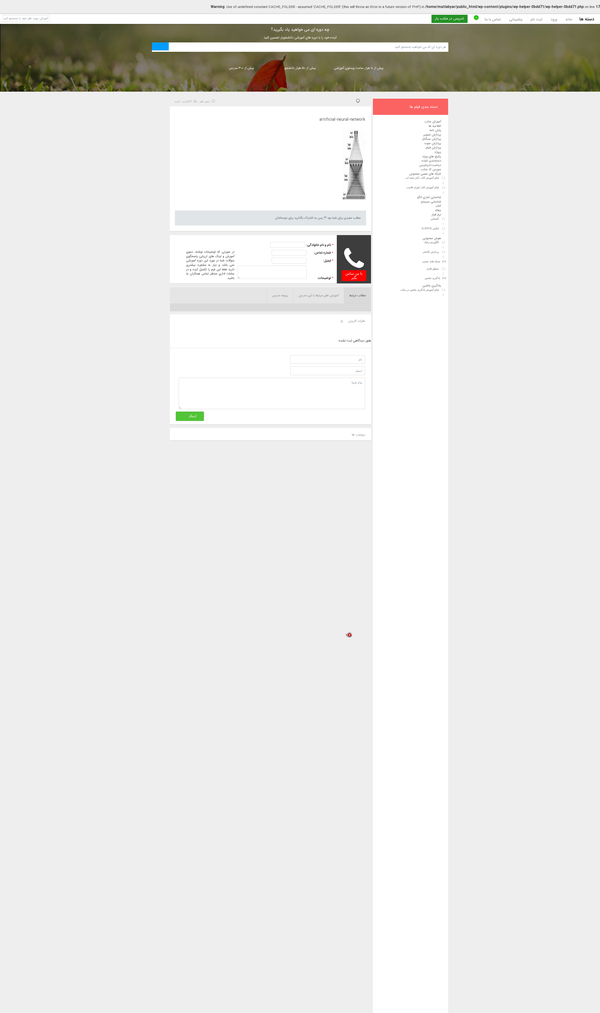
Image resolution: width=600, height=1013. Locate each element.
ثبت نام (536, 20)
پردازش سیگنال (431, 139)
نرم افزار (436, 214)
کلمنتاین (435, 218)
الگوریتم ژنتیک (431, 242)
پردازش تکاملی (431, 251)
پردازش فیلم (433, 147)
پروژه (438, 152)
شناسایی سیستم (431, 201)
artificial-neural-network (342, 120)
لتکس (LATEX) (430, 228)
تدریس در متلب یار (449, 19)
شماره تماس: (322, 253)
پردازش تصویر (432, 134)
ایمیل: (327, 261)
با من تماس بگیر (353, 276)
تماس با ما (492, 20)
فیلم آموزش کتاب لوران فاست (422, 187)
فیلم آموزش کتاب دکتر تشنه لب (422, 177)
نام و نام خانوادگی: (318, 245)
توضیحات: (324, 278)
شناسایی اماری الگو (429, 197)
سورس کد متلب (431, 169)
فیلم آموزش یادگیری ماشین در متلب (419, 289)
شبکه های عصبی (434, 261)
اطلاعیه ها (435, 126)
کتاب (438, 206)
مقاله (438, 210)
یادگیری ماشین (435, 278)
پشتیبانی (515, 20)
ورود (554, 20)
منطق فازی (433, 268)
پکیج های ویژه (432, 156)
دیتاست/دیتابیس (430, 165)
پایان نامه (435, 130)
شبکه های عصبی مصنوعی (425, 173)
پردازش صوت (432, 143)
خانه (569, 20)
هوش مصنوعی (432, 238)
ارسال (193, 416)
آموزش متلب (432, 121)
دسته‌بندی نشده (431, 160)
